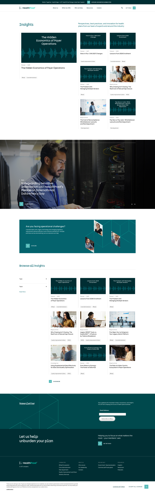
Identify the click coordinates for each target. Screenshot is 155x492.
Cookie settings (119, 486)
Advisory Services (64, 474)
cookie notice (9, 489)
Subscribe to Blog (107, 419)
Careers (99, 8)
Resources (90, 8)
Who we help (79, 8)
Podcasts (120, 470)
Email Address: (104, 410)
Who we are (81, 465)
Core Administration (64, 467)
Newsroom (121, 467)
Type (20, 279)
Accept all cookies (135, 486)
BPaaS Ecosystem (64, 465)
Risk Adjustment (63, 470)
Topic (21, 286)
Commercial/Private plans (105, 467)
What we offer (66, 8)
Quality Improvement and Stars (68, 472)
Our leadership (82, 467)
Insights (120, 465)
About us (55, 8)
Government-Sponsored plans (106, 465)
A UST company (23, 466)
